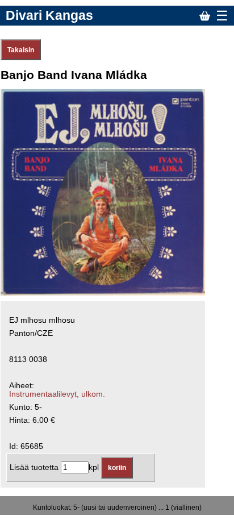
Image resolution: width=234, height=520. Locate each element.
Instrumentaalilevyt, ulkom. (57, 394)
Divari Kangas (49, 15)
